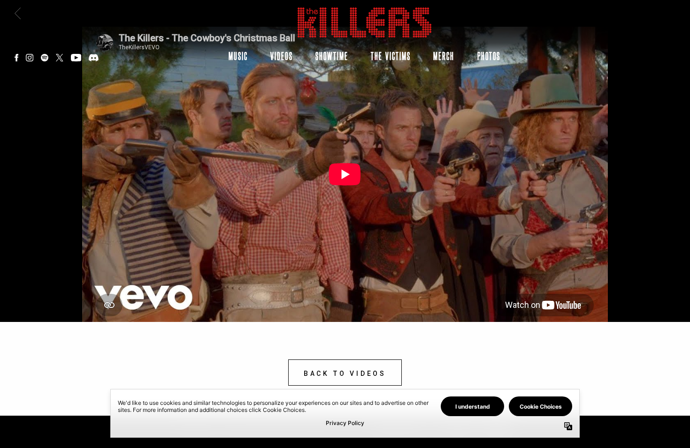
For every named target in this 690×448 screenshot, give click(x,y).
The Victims (391, 55)
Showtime (332, 55)
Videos (281, 55)
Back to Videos (345, 373)
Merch (443, 55)
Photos (488, 55)
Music (238, 55)
